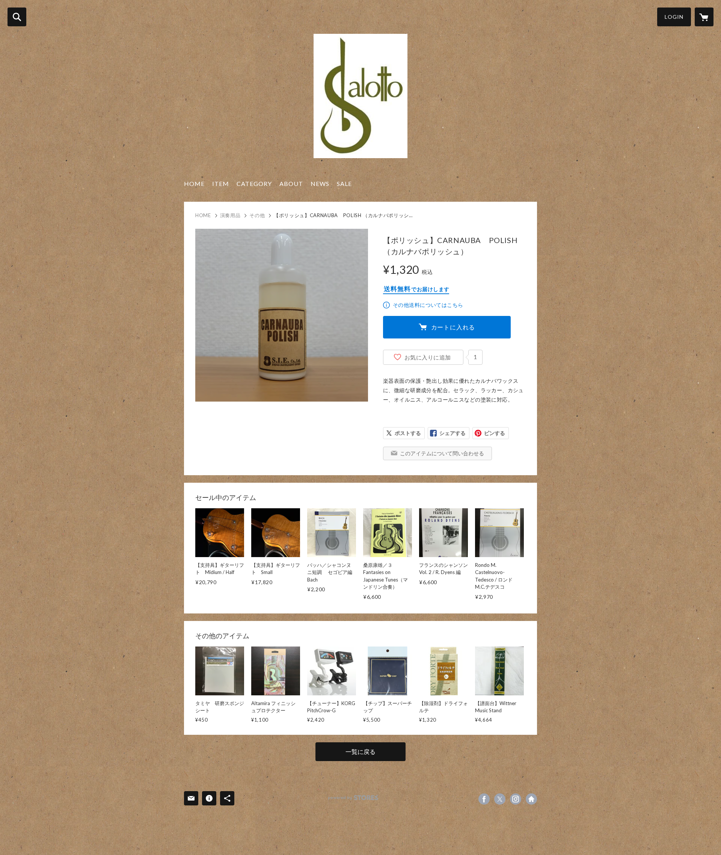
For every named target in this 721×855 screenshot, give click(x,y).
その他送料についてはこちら (428, 305)
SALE (344, 183)
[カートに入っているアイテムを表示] (704, 17)
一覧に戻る (360, 751)
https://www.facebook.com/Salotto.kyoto (484, 799)
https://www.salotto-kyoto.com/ (531, 799)
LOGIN (674, 17)
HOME (194, 183)
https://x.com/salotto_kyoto (499, 799)
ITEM (220, 183)
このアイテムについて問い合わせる (442, 453)
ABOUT (291, 183)
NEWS (320, 183)
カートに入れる (453, 327)
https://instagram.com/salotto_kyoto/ (515, 799)
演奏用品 (230, 215)
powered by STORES (353, 798)
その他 (257, 215)
